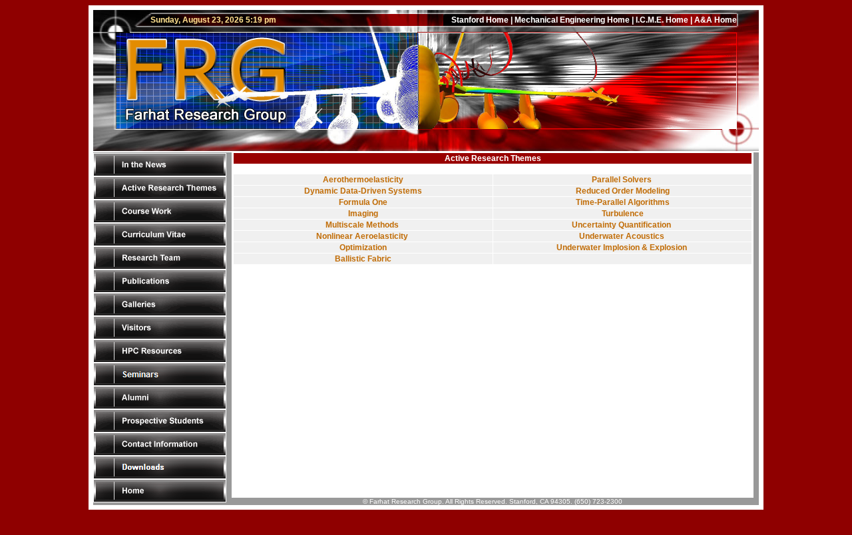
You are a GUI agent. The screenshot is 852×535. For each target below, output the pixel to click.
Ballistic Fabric (363, 259)
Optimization (363, 247)
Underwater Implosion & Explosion (622, 247)
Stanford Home (480, 20)
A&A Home (715, 20)
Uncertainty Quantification (622, 225)
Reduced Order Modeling (623, 191)
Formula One (363, 202)
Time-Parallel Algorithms (623, 202)
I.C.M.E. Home (662, 20)
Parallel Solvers (623, 179)
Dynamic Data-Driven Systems (363, 191)
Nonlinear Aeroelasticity (363, 236)
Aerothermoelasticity (363, 179)
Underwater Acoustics (622, 236)
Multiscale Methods (363, 225)
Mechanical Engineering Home (572, 20)
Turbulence (623, 213)
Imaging (363, 213)
